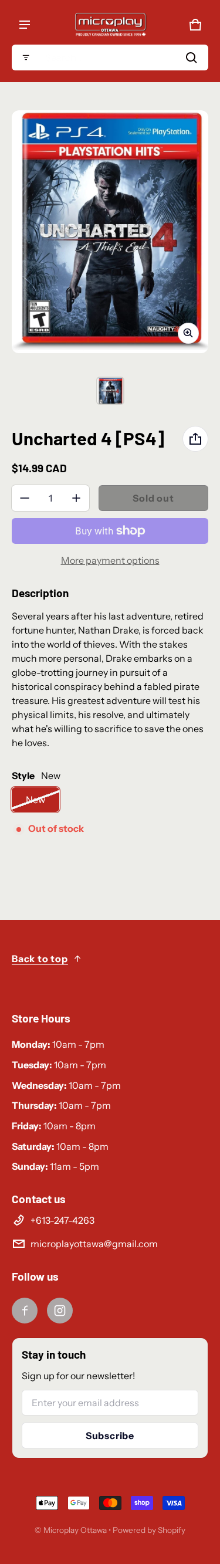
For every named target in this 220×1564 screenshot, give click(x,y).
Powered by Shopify (149, 1530)
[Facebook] (25, 1310)
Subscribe (110, 1435)
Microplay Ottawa (75, 1530)
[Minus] (25, 498)
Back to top (40, 958)
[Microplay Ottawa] (110, 24)
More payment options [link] (110, 560)
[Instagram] (60, 1310)
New (35, 799)
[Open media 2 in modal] (110, 231)
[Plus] (76, 498)
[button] (110, 57)
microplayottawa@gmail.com (94, 1244)
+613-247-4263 (62, 1220)
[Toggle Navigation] (25, 25)
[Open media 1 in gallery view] (110, 391)
